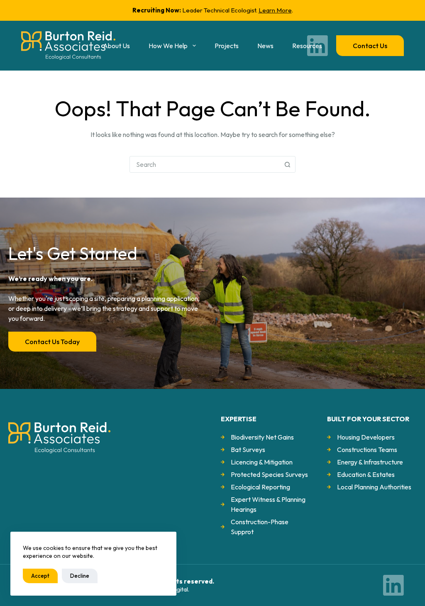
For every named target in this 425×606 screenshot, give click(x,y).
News (265, 46)
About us (116, 46)
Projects (227, 46)
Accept (40, 575)
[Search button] (287, 164)
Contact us (370, 46)
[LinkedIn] (317, 45)
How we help (168, 46)
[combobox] (204, 164)
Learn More (275, 10)
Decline (79, 575)
